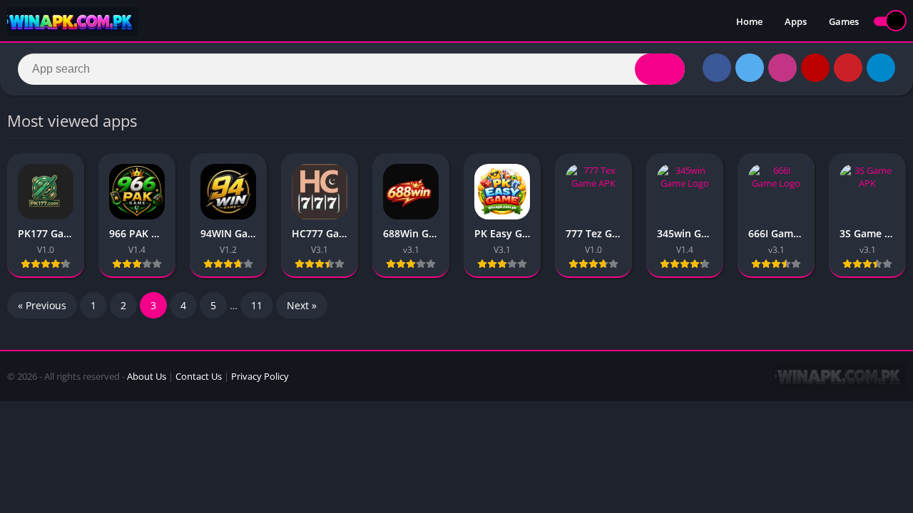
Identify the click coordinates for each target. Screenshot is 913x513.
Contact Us (198, 376)
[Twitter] (749, 67)
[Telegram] (881, 67)
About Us (146, 376)
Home (749, 21)
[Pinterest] (848, 67)
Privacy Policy (260, 376)
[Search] (660, 69)
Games (844, 21)
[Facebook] (717, 67)
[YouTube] (815, 67)
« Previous (42, 305)
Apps (796, 21)
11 (256, 305)
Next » (302, 305)
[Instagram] (782, 67)
